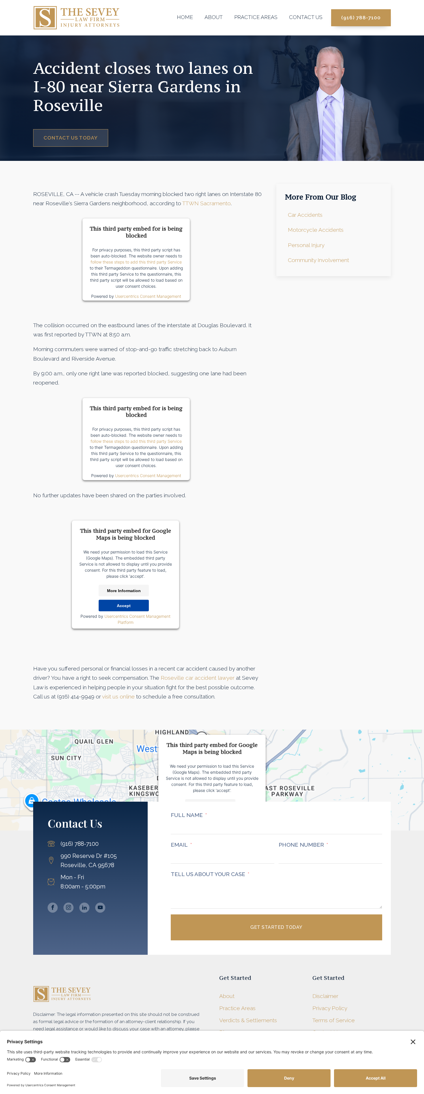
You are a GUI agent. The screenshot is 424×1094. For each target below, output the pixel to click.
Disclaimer (325, 996)
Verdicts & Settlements (248, 1020)
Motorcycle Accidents (316, 230)
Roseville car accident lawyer (197, 678)
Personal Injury (306, 245)
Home (185, 17)
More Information (124, 590)
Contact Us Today (71, 138)
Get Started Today (276, 927)
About (214, 17)
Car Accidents (305, 215)
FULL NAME (187, 815)
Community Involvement (318, 260)
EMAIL (179, 844)
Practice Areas (255, 17)
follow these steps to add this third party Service (136, 261)
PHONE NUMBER (301, 844)
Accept (124, 605)
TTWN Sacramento (206, 203)
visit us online (118, 696)
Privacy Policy (329, 1008)
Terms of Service (333, 1020)
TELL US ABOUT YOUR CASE (208, 874)
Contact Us (305, 17)
